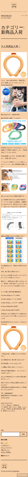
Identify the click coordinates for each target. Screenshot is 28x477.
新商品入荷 (16, 405)
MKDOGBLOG (6, 16)
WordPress (16, 471)
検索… (2, 430)
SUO (10, 407)
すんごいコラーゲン (6, 447)
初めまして (9, 405)
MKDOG (6, 407)
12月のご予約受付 (6, 452)
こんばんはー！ (5, 445)
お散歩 (19, 407)
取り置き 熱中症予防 (17, 408)
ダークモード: (21, 475)
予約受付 (8, 408)
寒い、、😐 (4, 443)
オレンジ (14, 407)
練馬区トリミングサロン (9, 410)
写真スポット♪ (5, 450)
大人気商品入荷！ (11, 46)
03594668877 (9, 393)
